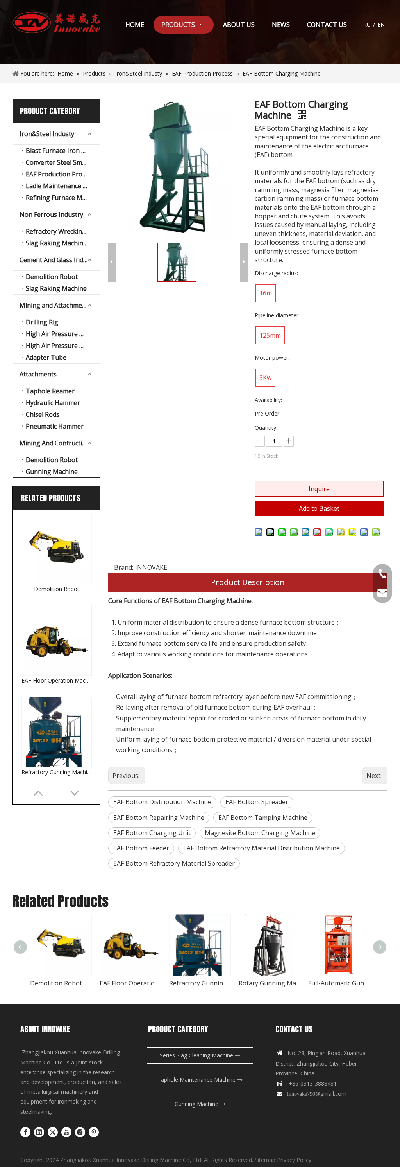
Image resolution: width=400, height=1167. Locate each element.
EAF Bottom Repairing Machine (158, 817)
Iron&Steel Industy (47, 134)
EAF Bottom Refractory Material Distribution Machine (261, 848)
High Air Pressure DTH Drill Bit (63, 345)
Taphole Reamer (50, 391)
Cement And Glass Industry (59, 260)
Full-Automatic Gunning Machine (339, 983)
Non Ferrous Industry (51, 214)
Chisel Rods (42, 414)
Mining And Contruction (55, 443)
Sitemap (265, 1159)
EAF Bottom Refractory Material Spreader (174, 863)
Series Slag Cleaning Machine (197, 1055)
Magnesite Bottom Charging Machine (260, 832)
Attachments (38, 374)
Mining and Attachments (55, 305)
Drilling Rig (42, 322)
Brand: (123, 567)
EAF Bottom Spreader (256, 802)
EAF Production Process (60, 174)
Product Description (248, 582)
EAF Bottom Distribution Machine (162, 802)
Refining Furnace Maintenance (63, 197)
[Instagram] (80, 1131)
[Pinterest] (94, 1131)
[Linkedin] (39, 1131)
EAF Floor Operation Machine (56, 680)
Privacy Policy (294, 1159)
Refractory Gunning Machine (56, 772)
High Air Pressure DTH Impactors (63, 334)
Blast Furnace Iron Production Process (63, 150)
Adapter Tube (46, 357)
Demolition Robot (52, 276)
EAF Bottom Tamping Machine (262, 817)
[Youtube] (66, 1131)
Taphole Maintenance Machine (197, 1079)
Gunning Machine (52, 471)
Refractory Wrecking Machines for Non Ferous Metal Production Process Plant (63, 231)
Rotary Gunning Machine (269, 983)
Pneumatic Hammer (55, 426)
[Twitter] (53, 1131)
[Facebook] (25, 1131)
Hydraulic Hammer (53, 402)
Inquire (319, 488)
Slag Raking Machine (56, 288)
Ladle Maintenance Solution (63, 186)
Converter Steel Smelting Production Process (63, 162)
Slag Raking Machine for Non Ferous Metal (63, 243)
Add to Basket (319, 508)
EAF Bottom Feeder (141, 848)
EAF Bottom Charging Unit (152, 832)
